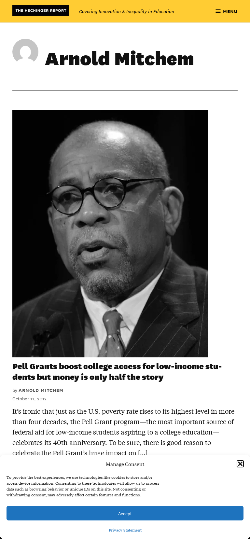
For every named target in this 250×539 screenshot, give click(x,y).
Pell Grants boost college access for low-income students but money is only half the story (117, 371)
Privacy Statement (125, 530)
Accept (125, 513)
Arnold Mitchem (41, 390)
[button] (240, 464)
